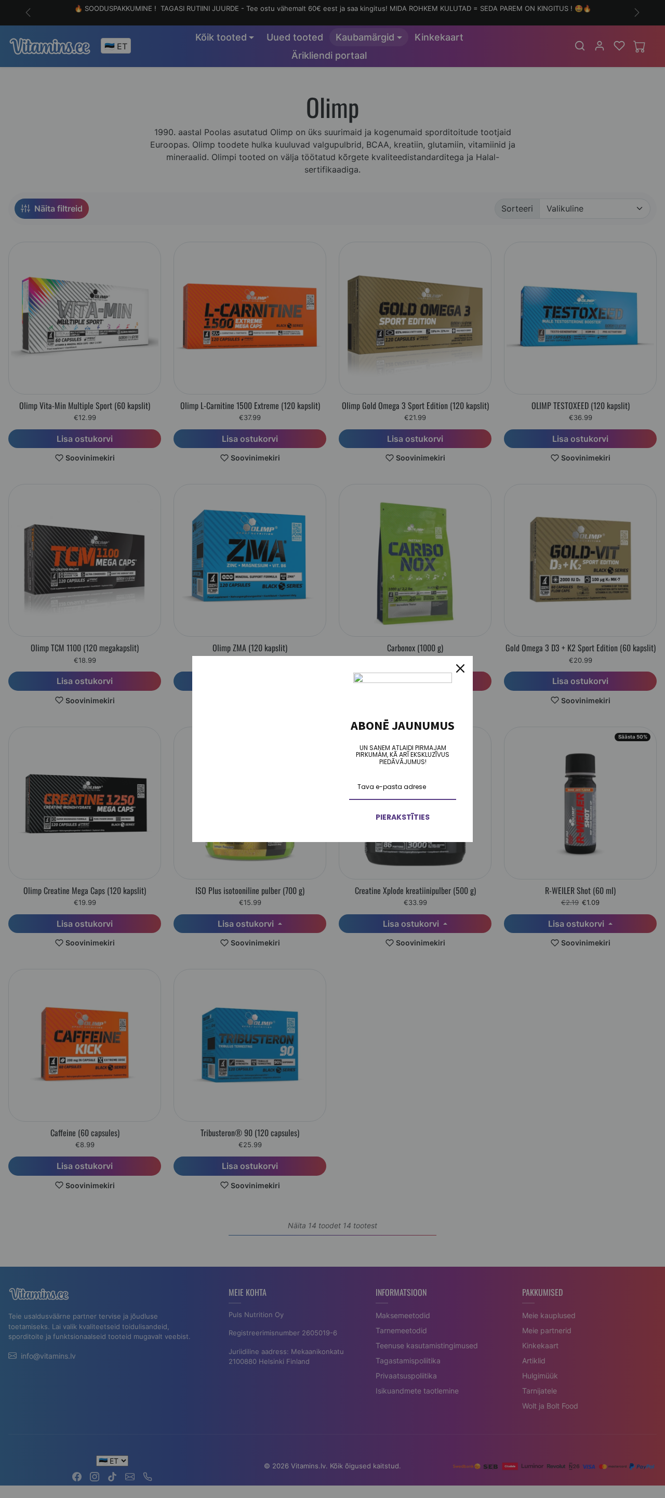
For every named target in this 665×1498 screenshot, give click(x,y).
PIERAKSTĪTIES (403, 817)
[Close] (460, 668)
